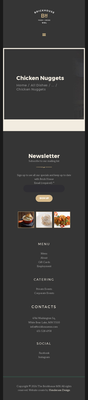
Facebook (44, 352)
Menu (44, 253)
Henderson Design (59, 390)
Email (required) (44, 182)
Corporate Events (44, 293)
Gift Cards (44, 262)
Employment (44, 266)
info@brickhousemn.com (44, 326)
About (44, 257)
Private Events (44, 288)
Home (21, 85)
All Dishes (39, 85)
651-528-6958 (44, 331)
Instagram (44, 357)
